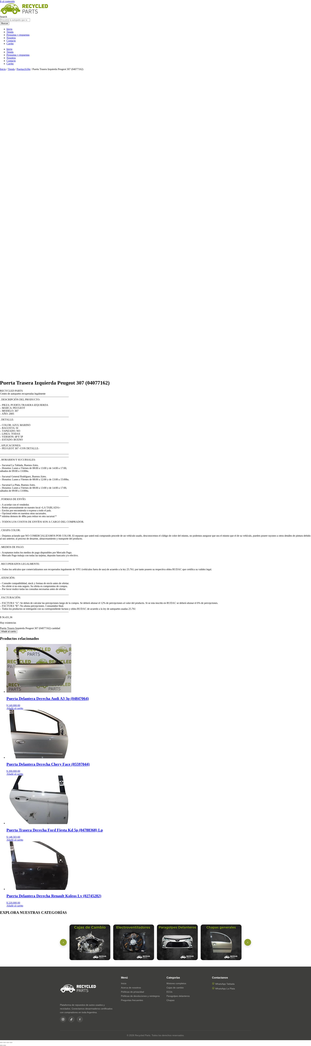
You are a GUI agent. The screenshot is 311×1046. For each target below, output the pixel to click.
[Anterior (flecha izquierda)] (1, 1045)
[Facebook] (80, 1019)
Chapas (170, 1000)
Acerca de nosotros (131, 987)
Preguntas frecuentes (132, 1000)
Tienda (9, 32)
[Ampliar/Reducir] (1, 1042)
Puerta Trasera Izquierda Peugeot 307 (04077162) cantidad (30, 628)
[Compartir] (7, 1042)
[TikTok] (71, 1019)
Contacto (11, 40)
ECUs (169, 992)
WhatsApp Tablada (225, 984)
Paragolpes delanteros (178, 996)
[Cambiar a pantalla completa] (4, 1042)
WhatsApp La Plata (225, 988)
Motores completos (176, 983)
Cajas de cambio (175, 987)
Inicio (9, 29)
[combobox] (15, 20)
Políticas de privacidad (132, 992)
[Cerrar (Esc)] (11, 1042)
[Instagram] (63, 1019)
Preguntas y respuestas (17, 34)
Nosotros (11, 37)
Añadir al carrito (8, 631)
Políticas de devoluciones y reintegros (140, 996)
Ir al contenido (7, 1)
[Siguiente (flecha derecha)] (4, 1045)
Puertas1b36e (23, 69)
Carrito (10, 43)
